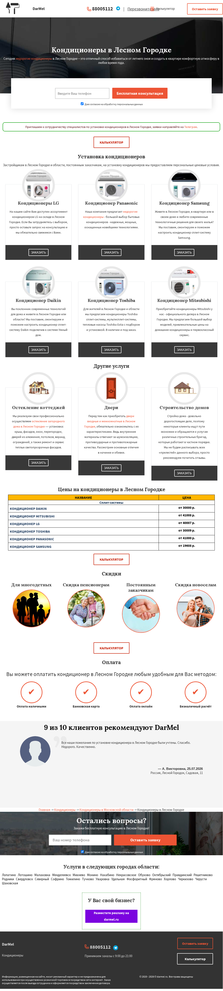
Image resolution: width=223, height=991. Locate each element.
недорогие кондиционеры (34, 58)
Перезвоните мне (143, 9)
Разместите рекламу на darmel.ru (111, 916)
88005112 (102, 8)
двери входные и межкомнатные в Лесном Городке (110, 421)
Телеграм (190, 127)
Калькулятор (165, 9)
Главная (44, 810)
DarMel (8, 944)
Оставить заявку (205, 9)
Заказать (38, 252)
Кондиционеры (64, 810)
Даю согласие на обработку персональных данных (113, 104)
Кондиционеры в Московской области (106, 810)
